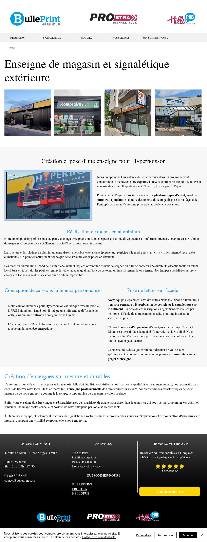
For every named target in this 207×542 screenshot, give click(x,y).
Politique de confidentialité (99, 537)
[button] (121, 37)
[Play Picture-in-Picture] (77, 213)
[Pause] (11, 213)
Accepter (188, 535)
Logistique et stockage (86, 466)
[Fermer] (202, 535)
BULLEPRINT (82, 484)
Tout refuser (165, 535)
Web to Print (80, 452)
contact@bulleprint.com (19, 480)
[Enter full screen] (84, 213)
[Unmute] (18, 213)
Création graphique (84, 457)
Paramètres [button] (143, 535)
